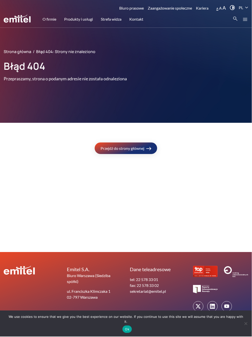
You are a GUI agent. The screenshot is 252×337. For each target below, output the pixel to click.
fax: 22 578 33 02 (144, 285)
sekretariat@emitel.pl (148, 291)
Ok (127, 329)
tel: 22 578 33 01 (144, 279)
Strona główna (17, 51)
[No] (245, 323)
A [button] (217, 8)
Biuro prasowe (131, 8)
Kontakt (136, 19)
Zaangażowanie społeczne (170, 8)
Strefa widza (111, 19)
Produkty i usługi (78, 19)
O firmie (49, 19)
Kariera (202, 8)
